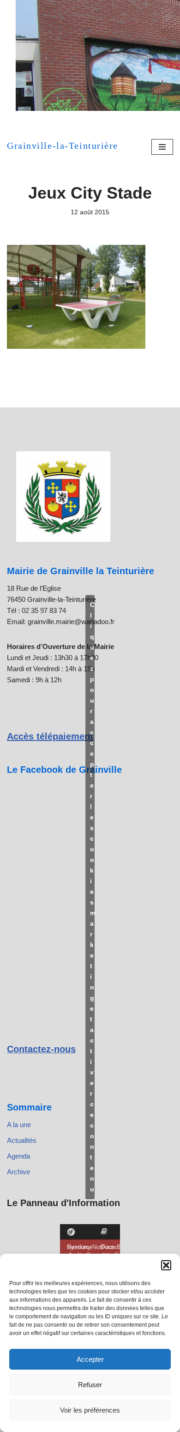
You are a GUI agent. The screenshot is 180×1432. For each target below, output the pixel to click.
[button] (166, 1265)
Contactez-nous (41, 1049)
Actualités (21, 1140)
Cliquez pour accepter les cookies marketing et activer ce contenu (92, 897)
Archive (18, 1172)
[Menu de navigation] (162, 147)
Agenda (18, 1156)
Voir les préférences (90, 1410)
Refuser (90, 1385)
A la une (19, 1125)
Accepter (90, 1359)
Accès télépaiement (50, 736)
